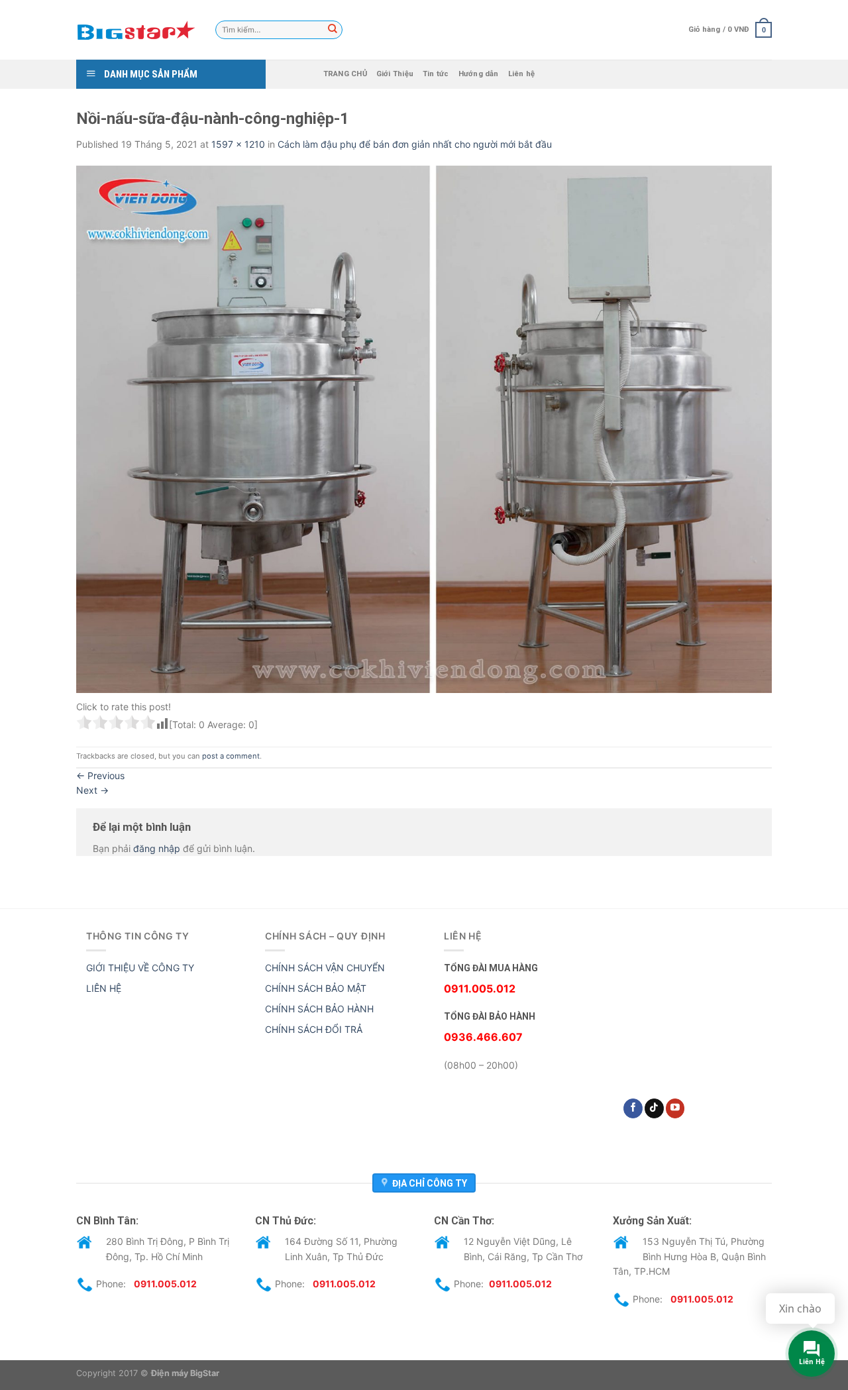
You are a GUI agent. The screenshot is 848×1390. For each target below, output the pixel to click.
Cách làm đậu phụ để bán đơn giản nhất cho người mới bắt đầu (415, 144)
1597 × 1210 (238, 144)
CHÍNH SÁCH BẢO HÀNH (319, 1008)
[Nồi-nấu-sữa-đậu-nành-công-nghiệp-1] (424, 428)
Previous (100, 775)
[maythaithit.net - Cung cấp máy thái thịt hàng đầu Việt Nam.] (135, 29)
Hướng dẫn (478, 74)
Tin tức (436, 74)
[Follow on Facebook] (633, 1108)
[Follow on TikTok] (654, 1108)
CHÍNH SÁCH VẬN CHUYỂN (325, 967)
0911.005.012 (165, 1283)
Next (92, 790)
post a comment (231, 756)
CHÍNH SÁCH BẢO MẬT (315, 988)
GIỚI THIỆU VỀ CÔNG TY (140, 967)
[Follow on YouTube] (675, 1108)
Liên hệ (521, 74)
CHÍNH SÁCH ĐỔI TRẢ (313, 1029)
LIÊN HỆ (103, 988)
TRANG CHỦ (345, 74)
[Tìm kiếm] (333, 30)
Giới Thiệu (394, 74)
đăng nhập (156, 848)
